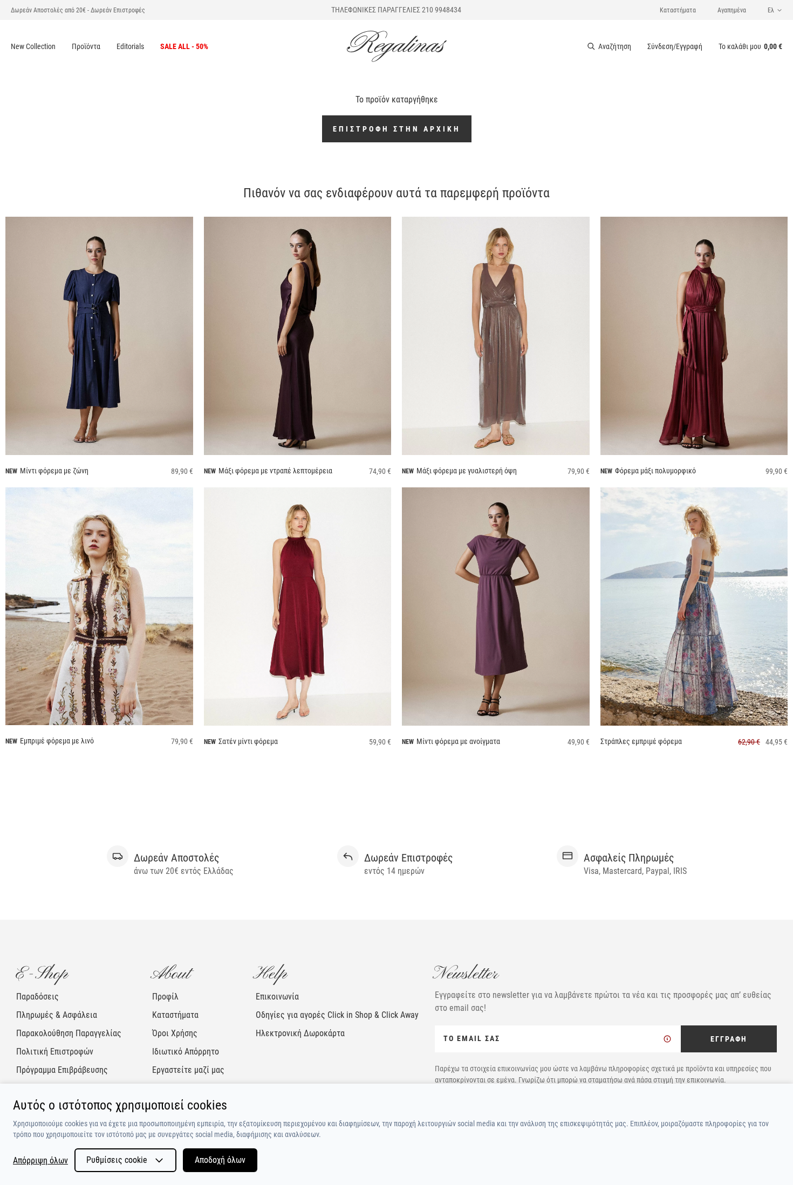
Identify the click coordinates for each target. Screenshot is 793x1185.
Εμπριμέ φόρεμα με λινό (57, 740)
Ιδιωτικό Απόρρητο (185, 1051)
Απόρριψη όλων (40, 1160)
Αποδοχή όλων (220, 1160)
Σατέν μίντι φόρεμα (248, 741)
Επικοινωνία (277, 996)
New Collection (33, 46)
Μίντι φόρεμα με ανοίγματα (458, 741)
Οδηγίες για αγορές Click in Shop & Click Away (337, 1015)
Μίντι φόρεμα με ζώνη (54, 470)
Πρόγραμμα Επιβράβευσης (62, 1070)
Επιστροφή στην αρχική (397, 129)
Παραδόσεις (37, 996)
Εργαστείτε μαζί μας (188, 1070)
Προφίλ (165, 996)
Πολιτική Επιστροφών (54, 1051)
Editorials (130, 46)
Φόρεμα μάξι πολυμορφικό (655, 470)
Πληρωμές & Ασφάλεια (56, 1015)
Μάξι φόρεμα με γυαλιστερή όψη (466, 470)
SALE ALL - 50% (184, 46)
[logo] (397, 46)
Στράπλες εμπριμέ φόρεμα (641, 741)
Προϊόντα (86, 46)
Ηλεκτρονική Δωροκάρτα (300, 1033)
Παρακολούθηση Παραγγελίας (68, 1033)
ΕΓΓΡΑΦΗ (728, 1039)
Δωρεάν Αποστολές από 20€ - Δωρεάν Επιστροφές (78, 10)
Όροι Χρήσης (174, 1033)
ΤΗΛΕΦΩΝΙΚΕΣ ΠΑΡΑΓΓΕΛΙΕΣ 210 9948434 (396, 9)
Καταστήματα (678, 10)
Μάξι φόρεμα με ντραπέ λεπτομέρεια (275, 470)
